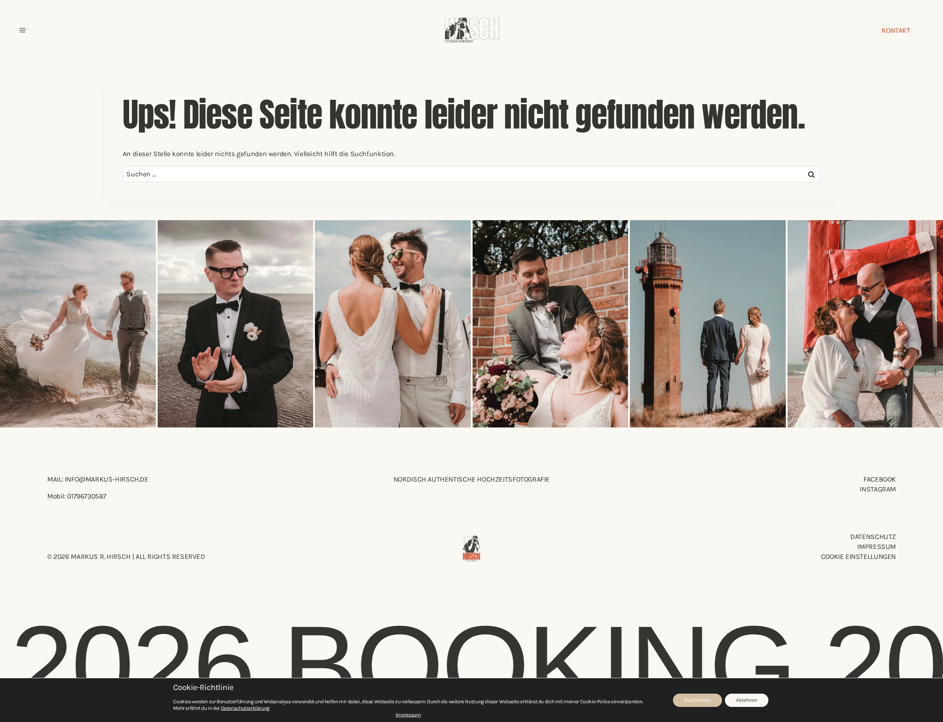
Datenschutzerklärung (245, 708)
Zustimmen (697, 700)
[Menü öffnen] (22, 30)
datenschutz (873, 536)
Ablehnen (746, 700)
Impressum (876, 546)
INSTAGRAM (878, 489)
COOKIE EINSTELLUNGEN (858, 556)
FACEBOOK (879, 479)
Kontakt (895, 30)
